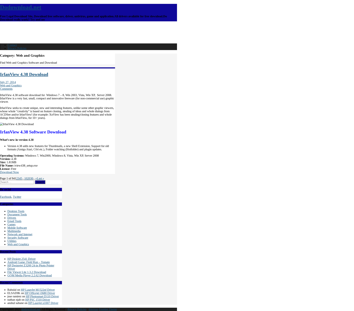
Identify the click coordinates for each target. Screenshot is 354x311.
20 (28, 178)
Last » (40, 178)
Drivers (11, 217)
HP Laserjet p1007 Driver (43, 303)
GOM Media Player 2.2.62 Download (29, 275)
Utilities (11, 241)
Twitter (17, 196)
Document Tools (17, 214)
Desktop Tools (15, 211)
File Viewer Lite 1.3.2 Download (26, 272)
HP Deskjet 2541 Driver (21, 258)
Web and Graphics (11, 85)
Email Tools (14, 221)
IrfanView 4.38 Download (24, 74)
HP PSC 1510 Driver (37, 299)
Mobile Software (17, 227)
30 (31, 178)
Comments (6, 88)
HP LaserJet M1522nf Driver (38, 289)
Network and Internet (19, 234)
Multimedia (14, 231)
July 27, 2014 (8, 82)
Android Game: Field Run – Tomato (28, 262)
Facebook (5, 196)
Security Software (17, 237)
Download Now (9, 172)
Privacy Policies (17, 48)
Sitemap (93, 309)
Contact (12, 45)
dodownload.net (30, 309)
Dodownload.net (20, 7)
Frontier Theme (108, 309)
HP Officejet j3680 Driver (40, 293)
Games (11, 224)
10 (25, 178)
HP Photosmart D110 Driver (42, 296)
